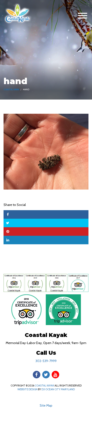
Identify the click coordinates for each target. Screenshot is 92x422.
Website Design (27, 389)
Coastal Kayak (11, 89)
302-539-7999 (46, 361)
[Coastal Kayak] (18, 13)
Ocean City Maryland (60, 389)
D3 (43, 389)
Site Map (46, 405)
